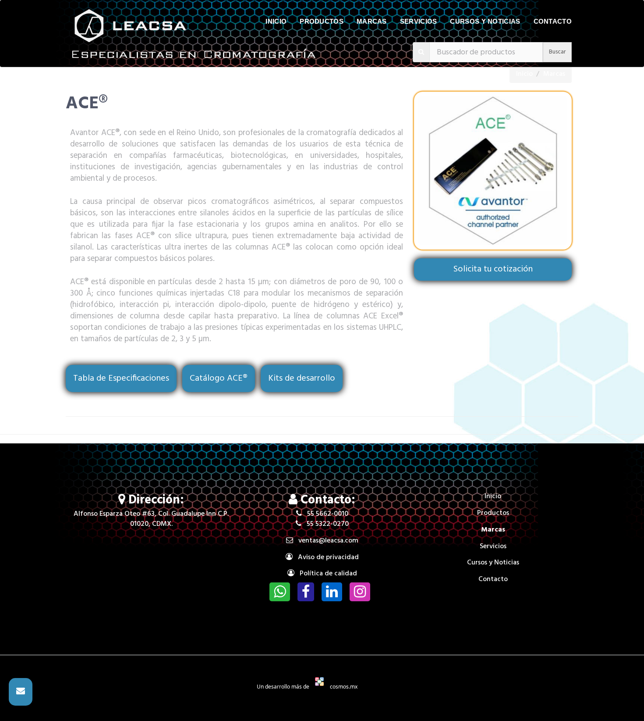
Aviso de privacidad (326, 557)
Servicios (418, 21)
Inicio (276, 21)
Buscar (557, 52)
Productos (321, 21)
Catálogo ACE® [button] (219, 378)
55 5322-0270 (325, 524)
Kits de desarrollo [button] (301, 378)
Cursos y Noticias (485, 21)
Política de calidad (325, 573)
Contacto (553, 21)
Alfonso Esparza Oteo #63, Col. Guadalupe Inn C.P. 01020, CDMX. (151, 519)
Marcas (372, 21)
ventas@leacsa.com (325, 540)
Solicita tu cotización (493, 269)
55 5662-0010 (325, 514)
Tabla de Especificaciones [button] (121, 378)
